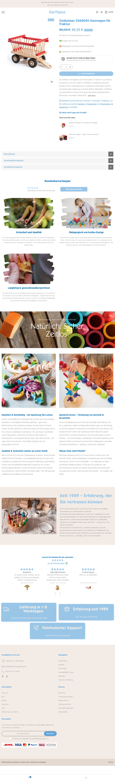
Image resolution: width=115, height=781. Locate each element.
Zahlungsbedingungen (65, 708)
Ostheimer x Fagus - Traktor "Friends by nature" (84, 134)
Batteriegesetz (63, 712)
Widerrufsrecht (63, 700)
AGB (3, 708)
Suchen (110, 762)
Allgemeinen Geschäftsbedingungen (34, 739)
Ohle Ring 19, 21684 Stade (14, 661)
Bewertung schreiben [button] (74, 189)
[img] (57, 560)
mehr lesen (92, 95)
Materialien (62, 676)
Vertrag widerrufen (64, 704)
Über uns (5, 693)
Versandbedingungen (65, 697)
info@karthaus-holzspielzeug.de (15, 666)
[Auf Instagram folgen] (7, 676)
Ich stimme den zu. (30, 739)
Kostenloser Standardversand (53, 2)
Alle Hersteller (62, 661)
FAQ (3, 697)
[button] (55, 593)
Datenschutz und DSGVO (10, 712)
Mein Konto (62, 693)
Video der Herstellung (65, 680)
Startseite (61, 665)
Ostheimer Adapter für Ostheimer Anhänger (83, 123)
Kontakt (4, 700)
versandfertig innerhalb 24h (58, 5)
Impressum (5, 704)
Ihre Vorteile (62, 668)
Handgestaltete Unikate (66, 672)
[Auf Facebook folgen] (3, 676)
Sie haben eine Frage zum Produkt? (73, 113)
